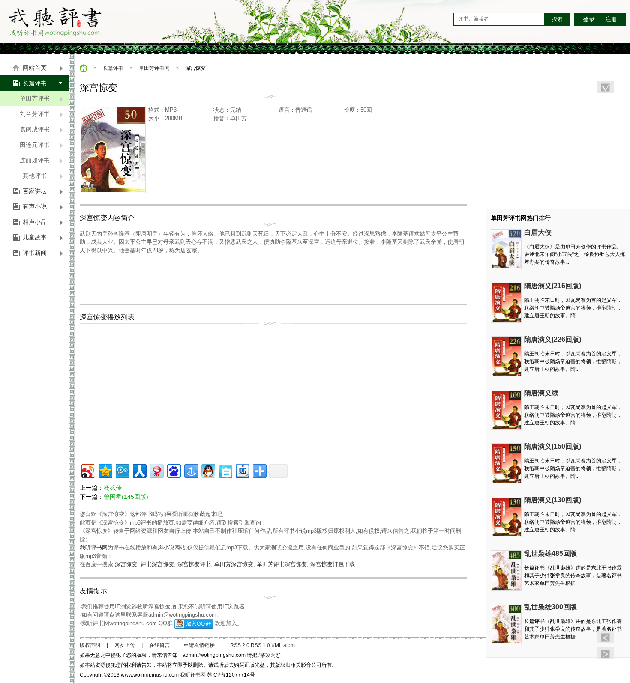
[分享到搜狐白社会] (225, 470)
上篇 (605, 637)
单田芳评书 (35, 98)
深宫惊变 (126, 564)
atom (289, 645)
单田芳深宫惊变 (233, 564)
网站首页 (35, 67)
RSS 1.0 (260, 645)
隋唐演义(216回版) (552, 285)
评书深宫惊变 (157, 564)
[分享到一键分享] (190, 470)
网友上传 (124, 645)
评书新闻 (35, 252)
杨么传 (113, 487)
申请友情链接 (199, 645)
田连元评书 (35, 144)
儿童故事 (35, 237)
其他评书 (35, 175)
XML (276, 645)
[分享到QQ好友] (208, 470)
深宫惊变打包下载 (332, 564)
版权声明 (90, 645)
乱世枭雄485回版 (550, 553)
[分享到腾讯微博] (122, 470)
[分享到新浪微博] (88, 470)
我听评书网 (55, 21)
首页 (83, 68)
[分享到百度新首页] (173, 470)
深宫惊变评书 (194, 564)
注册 (611, 19)
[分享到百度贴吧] (242, 470)
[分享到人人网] (139, 470)
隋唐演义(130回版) (552, 500)
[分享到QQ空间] (105, 470)
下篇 (605, 653)
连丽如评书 (35, 160)
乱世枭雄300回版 (550, 607)
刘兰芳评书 (35, 113)
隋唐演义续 (541, 393)
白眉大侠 (538, 232)
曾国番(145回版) (126, 496)
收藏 (199, 514)
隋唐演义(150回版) (552, 446)
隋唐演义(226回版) (552, 339)
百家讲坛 (35, 191)
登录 (589, 19)
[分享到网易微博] (156, 470)
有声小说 (35, 206)
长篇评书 (35, 83)
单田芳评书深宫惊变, (283, 564)
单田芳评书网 (154, 68)
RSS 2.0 (239, 645)
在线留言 (159, 645)
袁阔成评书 (35, 129)
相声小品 (35, 221)
